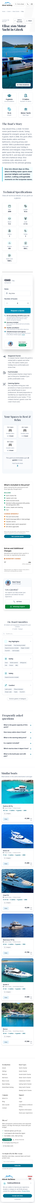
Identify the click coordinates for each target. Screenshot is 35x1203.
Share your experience (25, 1113)
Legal (20, 1101)
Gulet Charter (23, 1071)
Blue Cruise (5, 1081)
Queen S (6, 984)
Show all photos (24, 85)
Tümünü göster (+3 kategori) (17, 699)
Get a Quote (5, 1105)
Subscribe (18, 1165)
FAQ (20, 1098)
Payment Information (25, 1110)
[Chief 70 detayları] (17, 881)
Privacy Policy (26, 1191)
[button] (17, 62)
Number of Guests (10, 299)
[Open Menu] (32, 4)
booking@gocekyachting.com (11, 1142)
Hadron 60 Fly (8, 806)
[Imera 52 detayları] (17, 836)
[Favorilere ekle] (31, 782)
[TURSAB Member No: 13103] (30, 1178)
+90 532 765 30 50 (19, 1139)
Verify (23, 334)
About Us (5, 1098)
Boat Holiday (6, 1084)
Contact (4, 1108)
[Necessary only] (31, 1183)
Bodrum (4, 1074)
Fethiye (4, 1071)
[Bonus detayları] (17, 1015)
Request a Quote (17, 311)
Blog (3, 1101)
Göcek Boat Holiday (8, 1087)
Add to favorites (19, 20)
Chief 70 (6, 895)
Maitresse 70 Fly (8, 940)
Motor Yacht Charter (25, 1077)
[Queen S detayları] (17, 970)
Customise (17, 1199)
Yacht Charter (23, 1068)
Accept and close (17, 1196)
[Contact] (28, 4)
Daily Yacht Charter (24, 1087)
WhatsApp (22, 345)
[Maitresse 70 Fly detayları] (17, 925)
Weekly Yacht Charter (25, 1090)
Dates (6, 289)
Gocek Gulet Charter (25, 1074)
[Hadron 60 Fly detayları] (17, 792)
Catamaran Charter (25, 1081)
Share (30, 21)
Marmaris (5, 1077)
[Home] (7, 4)
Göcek (4, 1068)
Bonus (5, 1029)
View (5, 819)
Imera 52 (6, 851)
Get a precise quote (17, 536)
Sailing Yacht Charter (25, 1084)
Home (3, 11)
